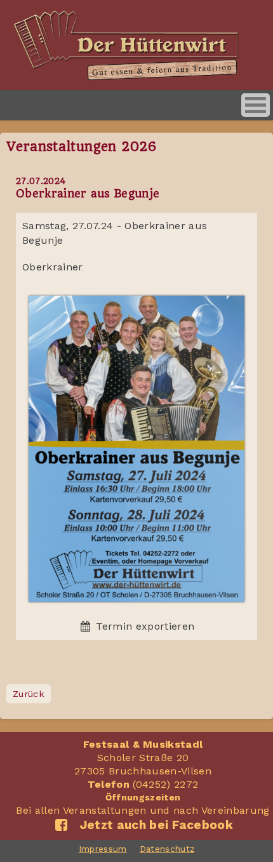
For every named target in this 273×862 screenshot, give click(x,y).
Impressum (103, 849)
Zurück (28, 694)
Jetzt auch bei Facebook (153, 825)
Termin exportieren (143, 626)
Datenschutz (167, 849)
